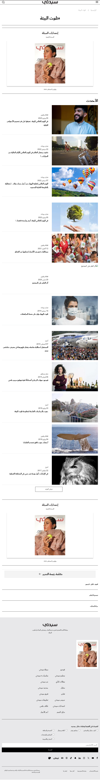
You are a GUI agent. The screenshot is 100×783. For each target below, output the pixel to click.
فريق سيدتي (43, 694)
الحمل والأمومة (47, 739)
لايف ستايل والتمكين (89, 730)
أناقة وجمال (61, 730)
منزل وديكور (44, 374)
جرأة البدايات (94, 606)
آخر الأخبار (44, 712)
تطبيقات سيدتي (42, 700)
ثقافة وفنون (44, 115)
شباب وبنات (44, 146)
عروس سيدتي (60, 700)
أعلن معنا (72, 771)
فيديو (62, 670)
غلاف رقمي (44, 706)
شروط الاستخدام (94, 771)
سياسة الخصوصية (81, 771)
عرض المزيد (49, 489)
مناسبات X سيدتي (42, 676)
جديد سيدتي (43, 688)
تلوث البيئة (82, 10)
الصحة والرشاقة (47, 730)
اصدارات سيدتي (59, 706)
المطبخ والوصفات (46, 735)
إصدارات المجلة (50, 33)
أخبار (46, 340)
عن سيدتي (44, 682)
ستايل (63, 688)
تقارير (63, 694)
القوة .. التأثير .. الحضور (91, 584)
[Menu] (97, 2)
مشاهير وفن (74, 730)
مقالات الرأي (60, 682)
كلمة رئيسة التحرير (52, 574)
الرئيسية (93, 10)
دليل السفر (61, 712)
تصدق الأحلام (93, 595)
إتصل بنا (65, 771)
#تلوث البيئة (50, 18)
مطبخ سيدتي (60, 676)
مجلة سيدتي (43, 670)
